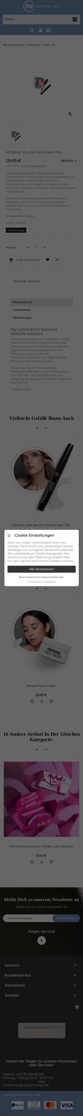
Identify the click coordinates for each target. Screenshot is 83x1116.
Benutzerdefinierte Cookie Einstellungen (41, 577)
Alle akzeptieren (41, 569)
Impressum (49, 581)
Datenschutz (35, 581)
